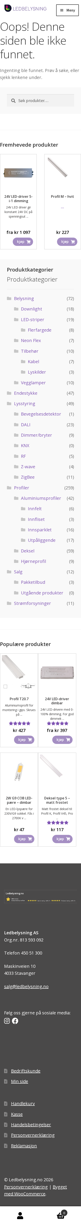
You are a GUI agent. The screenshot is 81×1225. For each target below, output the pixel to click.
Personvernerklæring (33, 1135)
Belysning (24, 298)
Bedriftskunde (25, 1071)
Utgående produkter (42, 593)
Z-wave (28, 467)
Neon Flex (31, 340)
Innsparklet (40, 530)
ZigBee (28, 477)
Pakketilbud (33, 582)
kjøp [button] (65, 241)
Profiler (21, 488)
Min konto (20, 1216)
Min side (19, 1081)
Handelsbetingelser (31, 1125)
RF (23, 456)
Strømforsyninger (32, 603)
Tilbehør (29, 351)
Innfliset (36, 519)
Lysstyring (24, 403)
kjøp (20, 241)
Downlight (31, 309)
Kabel (33, 361)
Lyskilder (37, 372)
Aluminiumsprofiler (41, 498)
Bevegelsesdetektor (41, 414)
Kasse (17, 1114)
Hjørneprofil (33, 561)
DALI (25, 425)
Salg (18, 572)
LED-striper (32, 319)
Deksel (27, 551)
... (62, 202)
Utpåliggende (42, 540)
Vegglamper (33, 383)
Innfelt (35, 509)
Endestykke (25, 393)
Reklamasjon (24, 1146)
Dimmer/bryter (36, 435)
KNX (25, 445)
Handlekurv (23, 1103)
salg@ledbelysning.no (26, 986)
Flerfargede (39, 330)
